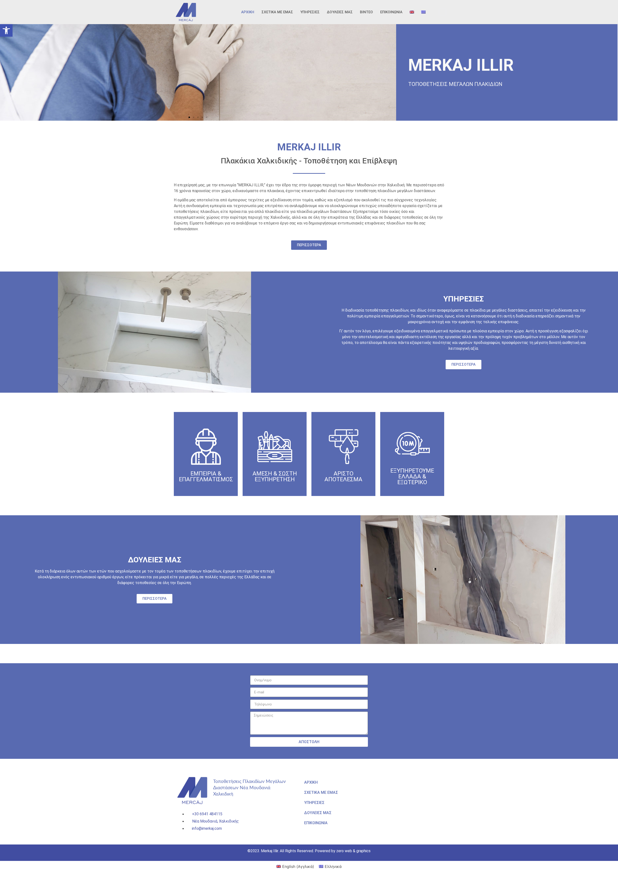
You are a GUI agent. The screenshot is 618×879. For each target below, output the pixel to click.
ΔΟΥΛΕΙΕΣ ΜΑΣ (340, 12)
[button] (6, 30)
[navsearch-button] (442, 12)
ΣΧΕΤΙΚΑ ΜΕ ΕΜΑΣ (277, 12)
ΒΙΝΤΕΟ (366, 12)
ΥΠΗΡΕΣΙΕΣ (310, 12)
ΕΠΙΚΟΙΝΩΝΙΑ (391, 12)
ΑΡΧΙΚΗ (247, 12)
